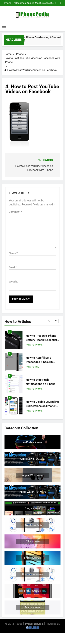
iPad (37, 366)
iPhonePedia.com (34, 623)
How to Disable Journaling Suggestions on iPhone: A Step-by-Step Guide (42, 406)
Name (13, 253)
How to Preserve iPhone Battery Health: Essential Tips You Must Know (41, 340)
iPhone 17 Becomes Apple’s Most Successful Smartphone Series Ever (29, 3)
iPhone (38, 344)
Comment (15, 211)
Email (13, 267)
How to (30, 344)
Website (13, 281)
